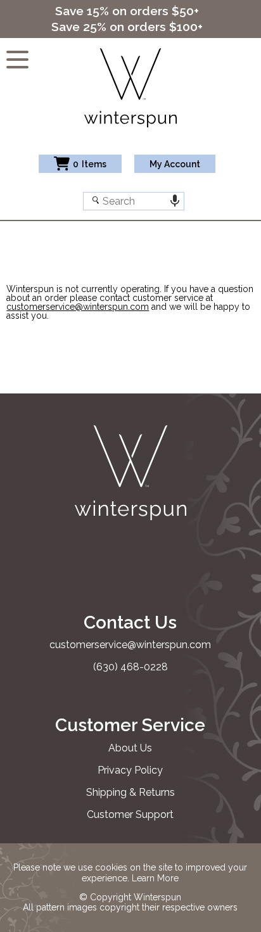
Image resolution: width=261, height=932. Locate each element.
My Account (175, 164)
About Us (130, 748)
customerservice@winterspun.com (77, 307)
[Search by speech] (175, 201)
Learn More (155, 878)
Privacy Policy (130, 770)
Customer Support (130, 814)
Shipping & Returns (130, 792)
